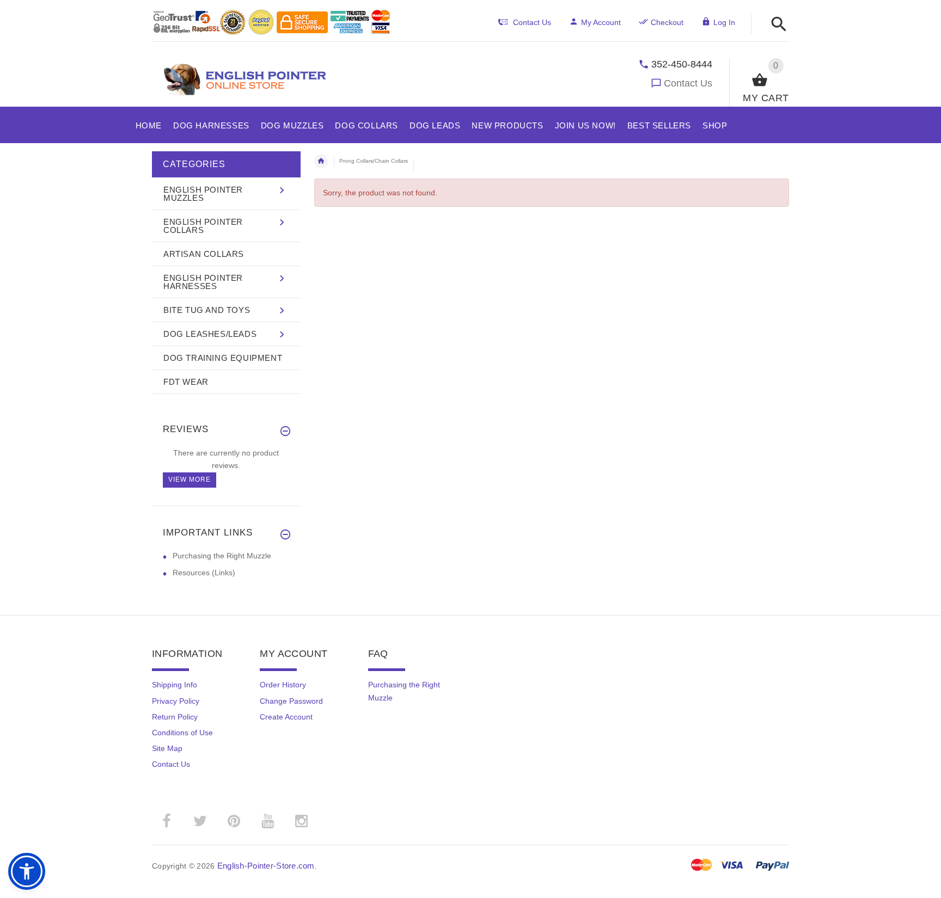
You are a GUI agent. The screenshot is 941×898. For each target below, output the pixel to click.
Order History (283, 684)
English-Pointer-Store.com (266, 865)
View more (189, 479)
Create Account (286, 716)
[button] (775, 24)
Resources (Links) (204, 572)
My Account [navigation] (601, 22)
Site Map (167, 748)
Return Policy (175, 716)
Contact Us (688, 83)
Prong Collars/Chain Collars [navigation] (373, 161)
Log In (724, 22)
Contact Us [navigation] (532, 22)
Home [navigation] (321, 161)
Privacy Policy (175, 701)
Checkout (667, 22)
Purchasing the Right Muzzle (222, 555)
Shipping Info (174, 684)
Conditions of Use (182, 732)
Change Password (291, 701)
